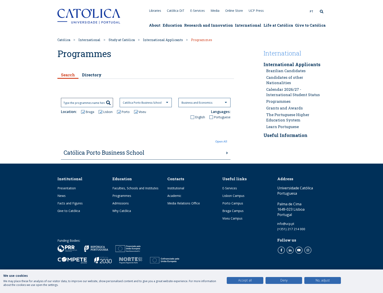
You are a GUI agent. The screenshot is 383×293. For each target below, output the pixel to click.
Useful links (234, 178)
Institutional (69, 178)
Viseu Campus (232, 218)
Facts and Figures (70, 203)
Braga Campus (233, 211)
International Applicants (163, 40)
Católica (63, 40)
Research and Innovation (208, 25)
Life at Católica (278, 25)
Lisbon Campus (233, 196)
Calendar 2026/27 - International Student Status (293, 92)
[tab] (146, 153)
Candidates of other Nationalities (284, 80)
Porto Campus (232, 203)
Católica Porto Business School (104, 152)
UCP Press (256, 10)
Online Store (234, 10)
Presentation (66, 188)
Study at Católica (122, 40)
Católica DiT (175, 10)
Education (172, 25)
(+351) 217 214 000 (291, 229)
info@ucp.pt (285, 224)
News (61, 196)
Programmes (278, 101)
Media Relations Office (183, 203)
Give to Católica (310, 25)
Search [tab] (68, 74)
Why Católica (121, 211)
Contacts (175, 178)
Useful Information (285, 135)
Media (215, 10)
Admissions (120, 203)
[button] (146, 141)
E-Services (197, 10)
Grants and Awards (284, 108)
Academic (174, 196)
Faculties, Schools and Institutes (135, 188)
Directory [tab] (92, 74)
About (154, 25)
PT (311, 11)
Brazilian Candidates (286, 70)
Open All (221, 141)
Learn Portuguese (282, 126)
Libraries (155, 10)
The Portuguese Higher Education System (287, 117)
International (248, 25)
